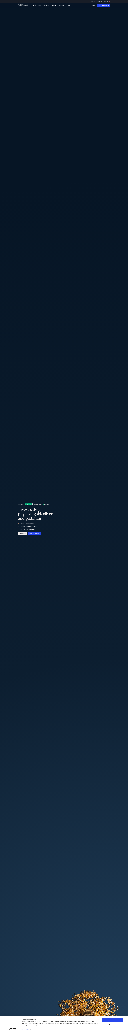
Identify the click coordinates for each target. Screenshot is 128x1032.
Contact (106, 1)
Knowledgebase (99, 1)
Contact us (22, 533)
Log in (93, 5)
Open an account (104, 5)
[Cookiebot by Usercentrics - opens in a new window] (12, 1029)
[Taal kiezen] (110, 1)
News (68, 5)
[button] (35, 5)
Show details (25, 1029)
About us (93, 1)
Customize (112, 1024)
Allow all (112, 1020)
